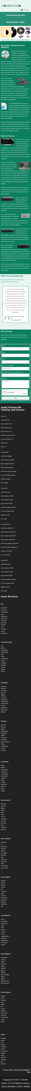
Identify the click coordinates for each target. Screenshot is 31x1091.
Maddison (3, 665)
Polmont (3, 667)
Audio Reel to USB (5, 492)
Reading (3, 669)
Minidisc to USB (5, 515)
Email (3, 352)
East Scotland (5, 800)
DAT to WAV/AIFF (5, 555)
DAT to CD (3, 446)
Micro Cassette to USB (7, 499)
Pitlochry (3, 829)
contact (3, 270)
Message (4, 378)
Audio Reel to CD (5, 420)
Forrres (3, 816)
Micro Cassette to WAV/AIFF (8, 536)
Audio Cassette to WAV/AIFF (8, 532)
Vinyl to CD (4, 416)
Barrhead (3, 725)
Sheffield (3, 902)
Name (3, 345)
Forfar (2, 814)
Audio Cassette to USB (7, 496)
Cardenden (4, 610)
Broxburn (3, 693)
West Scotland (5, 838)
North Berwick (4, 703)
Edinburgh (4, 683)
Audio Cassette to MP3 (7, 568)
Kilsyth (2, 780)
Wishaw (3, 791)
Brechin (3, 808)
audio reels (10, 166)
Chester (3, 885)
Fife (2, 604)
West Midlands (6, 954)
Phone (3, 359)
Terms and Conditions (22, 1070)
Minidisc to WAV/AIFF (6, 551)
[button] (2, 304)
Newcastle (3, 900)
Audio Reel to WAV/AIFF (7, 528)
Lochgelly (3, 629)
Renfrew (3, 748)
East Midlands (5, 915)
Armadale (3, 686)
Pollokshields (4, 746)
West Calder (4, 710)
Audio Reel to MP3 (6, 564)
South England (5, 992)
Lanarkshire (5, 761)
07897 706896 (23, 1087)
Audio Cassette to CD (6, 424)
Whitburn (3, 712)
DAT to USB (4, 519)
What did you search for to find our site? (12, 372)
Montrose (3, 823)
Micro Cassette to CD (6, 427)
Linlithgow (3, 663)
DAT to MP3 (4, 591)
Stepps (3, 789)
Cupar (2, 614)
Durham (3, 887)
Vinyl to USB (4, 488)
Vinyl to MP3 (4, 560)
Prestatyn (3, 1059)
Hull (2, 889)
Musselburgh (4, 701)
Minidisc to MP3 (5, 587)
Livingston (3, 697)
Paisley (3, 744)
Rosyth (3, 631)
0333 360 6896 (9, 1087)
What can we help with (8, 365)
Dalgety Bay (4, 616)
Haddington (4, 699)
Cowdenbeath (4, 612)
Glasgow (4, 721)
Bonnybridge (4, 650)
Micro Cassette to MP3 (7, 571)
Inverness (3, 821)
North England (5, 877)
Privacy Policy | (8, 1070)
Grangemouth (4, 658)
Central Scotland (6, 642)
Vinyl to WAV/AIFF (6, 524)
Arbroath (3, 806)
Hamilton (3, 778)
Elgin (2, 812)
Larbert (3, 660)
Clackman (3, 652)
